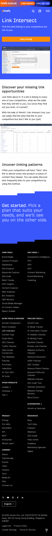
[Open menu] (48, 10)
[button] (33, 11)
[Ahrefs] (7, 11)
